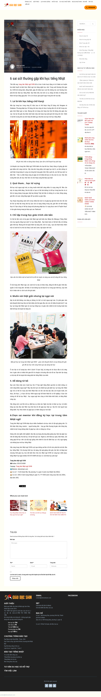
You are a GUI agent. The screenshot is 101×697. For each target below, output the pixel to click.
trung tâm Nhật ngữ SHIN (27, 84)
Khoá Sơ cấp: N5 (83, 36)
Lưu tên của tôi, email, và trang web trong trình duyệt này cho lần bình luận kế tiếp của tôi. (33, 574)
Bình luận (12, 539)
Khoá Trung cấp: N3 (84, 43)
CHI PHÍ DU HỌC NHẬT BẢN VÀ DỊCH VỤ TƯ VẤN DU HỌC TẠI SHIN (86, 76)
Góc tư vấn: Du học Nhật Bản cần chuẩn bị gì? (85, 94)
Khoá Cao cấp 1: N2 (84, 46)
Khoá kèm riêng (83, 59)
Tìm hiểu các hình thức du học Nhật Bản (86, 100)
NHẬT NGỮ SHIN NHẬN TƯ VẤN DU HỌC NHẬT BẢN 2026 (85, 88)
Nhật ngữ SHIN (21, 65)
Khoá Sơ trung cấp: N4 (85, 39)
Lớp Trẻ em (82, 62)
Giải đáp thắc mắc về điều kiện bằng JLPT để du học (86, 106)
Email (32, 562)
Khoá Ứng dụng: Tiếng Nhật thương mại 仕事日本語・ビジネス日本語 (86, 52)
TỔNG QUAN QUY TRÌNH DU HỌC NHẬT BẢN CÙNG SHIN (85, 82)
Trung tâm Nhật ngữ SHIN (24, 466)
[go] (92, 24)
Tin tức (39, 67)
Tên (11, 562)
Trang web (52, 562)
